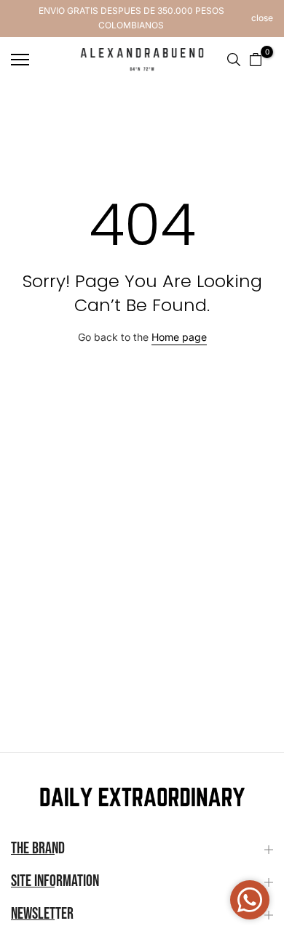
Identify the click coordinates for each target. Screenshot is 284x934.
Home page (179, 337)
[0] (255, 59)
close (262, 18)
